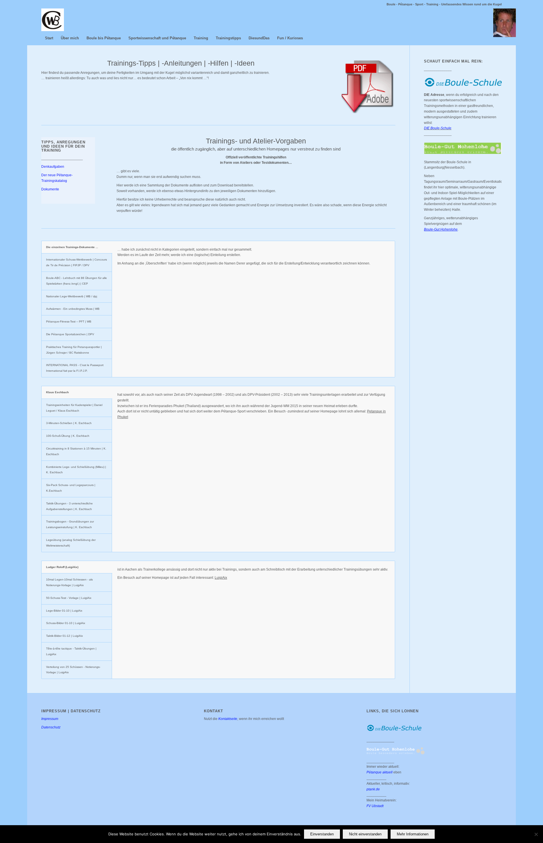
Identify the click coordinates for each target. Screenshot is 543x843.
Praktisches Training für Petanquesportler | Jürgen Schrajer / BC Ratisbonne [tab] (74, 349)
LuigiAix (221, 578)
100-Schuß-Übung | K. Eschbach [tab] (67, 435)
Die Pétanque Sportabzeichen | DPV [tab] (70, 334)
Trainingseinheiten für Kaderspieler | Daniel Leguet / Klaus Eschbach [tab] (74, 407)
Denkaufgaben (52, 167)
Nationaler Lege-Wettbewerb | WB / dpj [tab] (71, 296)
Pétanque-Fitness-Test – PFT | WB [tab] (68, 321)
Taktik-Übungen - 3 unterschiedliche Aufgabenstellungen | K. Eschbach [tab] (69, 506)
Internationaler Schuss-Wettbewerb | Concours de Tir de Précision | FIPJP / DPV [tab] (76, 262)
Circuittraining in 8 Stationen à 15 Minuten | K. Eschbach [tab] (76, 451)
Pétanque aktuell (380, 772)
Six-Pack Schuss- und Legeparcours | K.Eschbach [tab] (70, 487)
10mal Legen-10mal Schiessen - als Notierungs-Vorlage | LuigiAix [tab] (69, 582)
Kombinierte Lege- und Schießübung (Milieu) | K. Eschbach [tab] (76, 469)
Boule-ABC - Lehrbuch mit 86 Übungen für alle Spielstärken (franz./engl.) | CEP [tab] (76, 280)
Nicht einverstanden (365, 834)
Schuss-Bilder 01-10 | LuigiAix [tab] (65, 623)
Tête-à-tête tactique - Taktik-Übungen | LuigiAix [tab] (71, 651)
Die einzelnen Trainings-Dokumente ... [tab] (72, 247)
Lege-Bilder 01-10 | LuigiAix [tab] (64, 610)
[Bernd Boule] (52, 19)
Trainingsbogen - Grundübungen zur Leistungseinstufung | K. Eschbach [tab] (70, 524)
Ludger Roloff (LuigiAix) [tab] (62, 567)
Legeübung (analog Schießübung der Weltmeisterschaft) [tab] (71, 542)
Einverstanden (322, 834)
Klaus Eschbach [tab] (57, 392)
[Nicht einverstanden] (536, 834)
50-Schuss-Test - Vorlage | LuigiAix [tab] (68, 597)
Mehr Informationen (412, 834)
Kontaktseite (227, 719)
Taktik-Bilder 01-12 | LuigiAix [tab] (64, 635)
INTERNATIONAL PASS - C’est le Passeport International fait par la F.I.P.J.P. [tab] (75, 368)
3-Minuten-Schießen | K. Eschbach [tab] (69, 423)
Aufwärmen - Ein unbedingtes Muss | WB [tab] (73, 308)
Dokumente (50, 189)
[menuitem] (49, 38)
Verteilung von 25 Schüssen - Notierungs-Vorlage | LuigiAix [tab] (73, 669)
